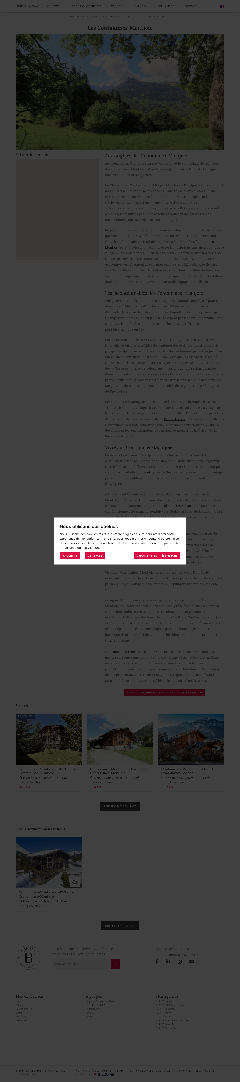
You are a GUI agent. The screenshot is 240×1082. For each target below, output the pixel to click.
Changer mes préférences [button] (157, 555)
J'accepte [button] (69, 555)
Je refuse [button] (95, 555)
